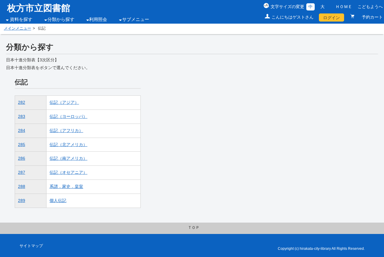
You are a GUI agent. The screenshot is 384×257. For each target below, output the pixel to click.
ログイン (331, 17)
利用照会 (98, 19)
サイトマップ (31, 246)
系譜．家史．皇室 (66, 186)
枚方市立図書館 (38, 8)
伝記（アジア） (64, 102)
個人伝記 (58, 200)
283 (21, 116)
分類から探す (60, 19)
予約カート (369, 17)
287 (21, 172)
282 (21, 102)
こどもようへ (370, 6)
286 (21, 158)
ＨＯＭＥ (343, 6)
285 (21, 144)
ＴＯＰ (194, 228)
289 (21, 200)
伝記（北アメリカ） (68, 144)
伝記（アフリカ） (66, 130)
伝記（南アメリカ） (68, 158)
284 (21, 130)
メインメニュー (17, 28)
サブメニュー (135, 19)
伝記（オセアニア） (68, 172)
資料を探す (21, 19)
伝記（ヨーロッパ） (68, 116)
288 (21, 186)
